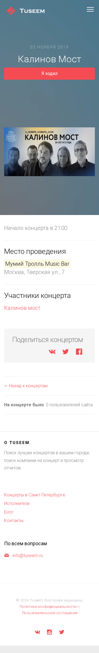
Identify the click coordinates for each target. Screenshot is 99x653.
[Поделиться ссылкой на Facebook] (79, 352)
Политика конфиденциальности (48, 606)
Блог (9, 512)
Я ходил (49, 73)
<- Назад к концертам (26, 385)
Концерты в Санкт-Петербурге (34, 495)
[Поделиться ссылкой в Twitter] (65, 352)
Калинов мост (22, 308)
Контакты (13, 520)
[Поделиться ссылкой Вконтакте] (52, 352)
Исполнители (16, 503)
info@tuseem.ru (27, 555)
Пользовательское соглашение (49, 613)
